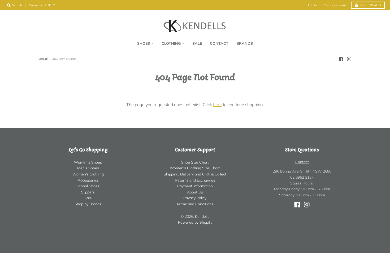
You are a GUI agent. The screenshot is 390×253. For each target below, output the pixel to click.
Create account (335, 5)
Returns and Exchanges (195, 180)
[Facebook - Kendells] (341, 59)
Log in (312, 5)
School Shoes (87, 186)
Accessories (88, 180)
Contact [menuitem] (219, 43)
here (217, 104)
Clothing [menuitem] (171, 43)
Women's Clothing (88, 174)
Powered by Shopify (195, 222)
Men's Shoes (88, 168)
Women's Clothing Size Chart (195, 168)
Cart (370, 5)
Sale (88, 198)
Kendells (202, 216)
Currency (35, 5)
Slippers (88, 192)
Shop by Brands (88, 204)
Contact (302, 162)
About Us (195, 192)
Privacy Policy (194, 198)
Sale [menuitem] (197, 43)
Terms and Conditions (194, 204)
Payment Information (195, 186)
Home (43, 59)
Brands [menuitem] (244, 43)
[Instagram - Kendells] (349, 59)
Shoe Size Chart (195, 162)
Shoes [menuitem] (143, 43)
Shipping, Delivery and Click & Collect (195, 174)
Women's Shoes (88, 162)
